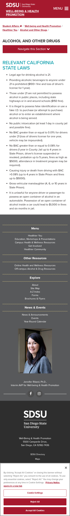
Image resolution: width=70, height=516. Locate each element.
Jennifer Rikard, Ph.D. (34, 381)
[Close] (66, 467)
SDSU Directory (37, 454)
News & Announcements (35, 314)
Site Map (35, 288)
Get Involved (35, 245)
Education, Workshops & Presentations (35, 239)
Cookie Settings (35, 493)
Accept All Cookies (35, 510)
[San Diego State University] (35, 419)
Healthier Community (35, 249)
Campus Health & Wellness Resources (35, 242)
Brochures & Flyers (35, 298)
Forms (35, 295)
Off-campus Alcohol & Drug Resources (35, 268)
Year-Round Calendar (35, 321)
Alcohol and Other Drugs (33, 30)
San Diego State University (25, 5)
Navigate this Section (32, 49)
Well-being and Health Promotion (43, 26)
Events (35, 318)
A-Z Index (35, 291)
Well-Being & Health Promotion (22, 12)
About (35, 285)
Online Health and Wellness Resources (35, 265)
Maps (37, 459)
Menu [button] (55, 9)
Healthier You (10, 30)
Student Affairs (12, 26)
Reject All (35, 501)
